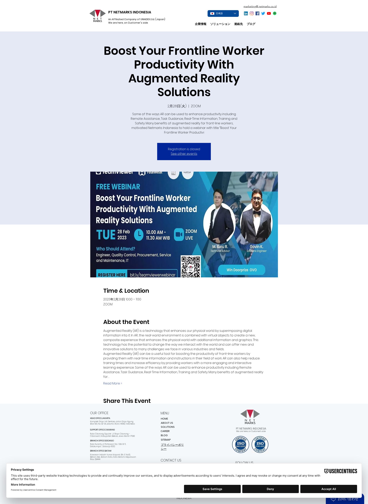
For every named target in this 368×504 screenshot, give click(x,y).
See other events (184, 154)
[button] (220, 23)
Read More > (112, 383)
